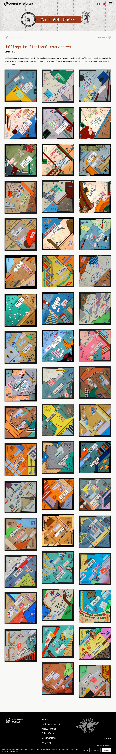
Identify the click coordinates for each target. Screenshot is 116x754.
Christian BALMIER (20, 3)
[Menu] (110, 3)
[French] (98, 4)
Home (45, 719)
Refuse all (95, 750)
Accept (106, 750)
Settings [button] (85, 750)
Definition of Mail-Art (52, 724)
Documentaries (49, 738)
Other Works (48, 733)
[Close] (113, 750)
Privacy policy (13, 751)
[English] (104, 4)
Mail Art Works (49, 729)
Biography (46, 742)
